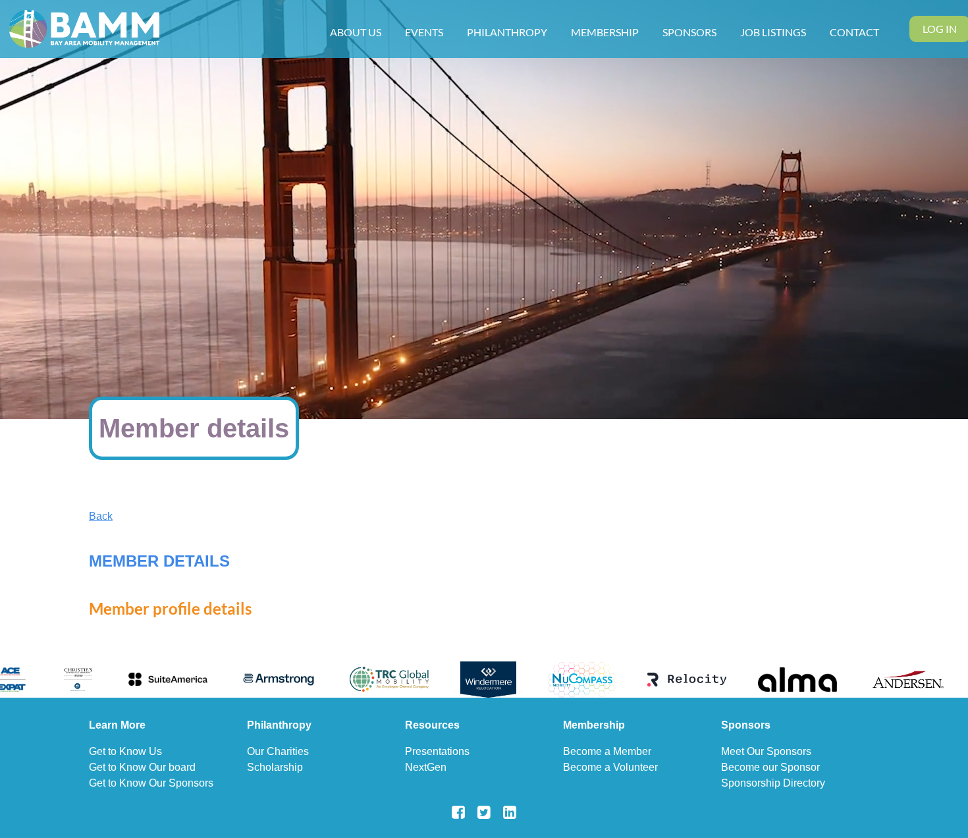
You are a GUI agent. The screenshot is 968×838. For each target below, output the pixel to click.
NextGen (425, 767)
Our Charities (278, 751)
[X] (484, 812)
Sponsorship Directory (773, 783)
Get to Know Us (125, 751)
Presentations (437, 751)
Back (101, 516)
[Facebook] (458, 812)
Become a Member (607, 751)
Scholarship (275, 767)
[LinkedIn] (510, 812)
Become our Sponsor (770, 767)
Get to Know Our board (142, 767)
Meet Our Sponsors (766, 751)
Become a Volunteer (610, 767)
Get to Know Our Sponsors (151, 783)
